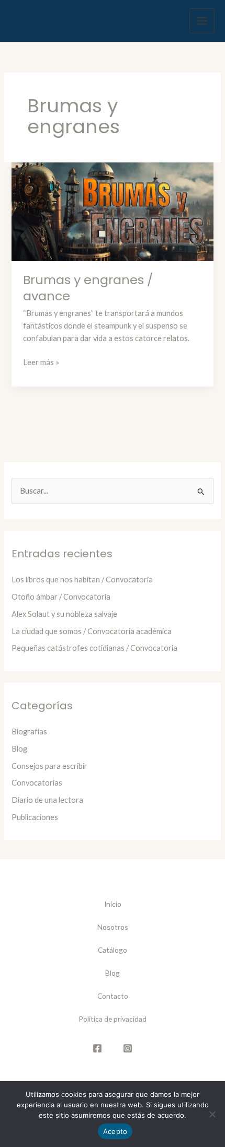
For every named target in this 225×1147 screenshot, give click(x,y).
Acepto (115, 1131)
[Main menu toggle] (202, 20)
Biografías (29, 731)
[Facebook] (97, 1048)
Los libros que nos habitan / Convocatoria (82, 579)
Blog (19, 748)
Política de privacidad (112, 1018)
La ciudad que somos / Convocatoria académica (92, 631)
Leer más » (41, 363)
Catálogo (112, 949)
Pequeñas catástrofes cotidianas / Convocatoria (94, 647)
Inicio (112, 903)
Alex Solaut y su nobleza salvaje (64, 614)
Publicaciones (35, 817)
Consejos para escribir (49, 766)
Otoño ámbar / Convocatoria (61, 596)
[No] (212, 1114)
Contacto (112, 995)
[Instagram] (127, 1048)
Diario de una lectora (47, 799)
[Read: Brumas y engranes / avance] (112, 210)
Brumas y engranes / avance (88, 288)
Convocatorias (37, 782)
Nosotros (112, 926)
